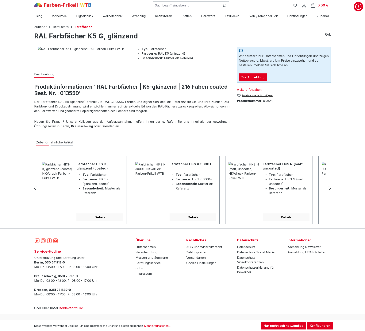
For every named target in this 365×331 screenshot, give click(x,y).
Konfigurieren (320, 326)
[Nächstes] (330, 188)
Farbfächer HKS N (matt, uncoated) (283, 166)
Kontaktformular (71, 308)
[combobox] (186, 5)
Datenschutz (246, 247)
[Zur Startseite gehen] (62, 4)
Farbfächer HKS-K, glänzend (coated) (92, 166)
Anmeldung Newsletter (304, 247)
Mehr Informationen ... (157, 325)
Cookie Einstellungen (201, 263)
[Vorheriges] (35, 188)
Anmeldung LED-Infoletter (307, 252)
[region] (182, 188)
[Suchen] (224, 5)
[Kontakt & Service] (358, 6)
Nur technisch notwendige (283, 326)
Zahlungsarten (196, 252)
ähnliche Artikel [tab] (62, 142)
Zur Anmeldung (252, 77)
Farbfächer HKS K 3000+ (191, 164)
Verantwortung (146, 252)
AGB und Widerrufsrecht (204, 247)
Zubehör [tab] (42, 142)
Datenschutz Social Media (256, 252)
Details (100, 217)
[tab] (44, 74)
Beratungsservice (148, 263)
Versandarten (196, 257)
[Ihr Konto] (304, 5)
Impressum (144, 273)
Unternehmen (146, 247)
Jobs (139, 268)
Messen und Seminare (152, 257)
